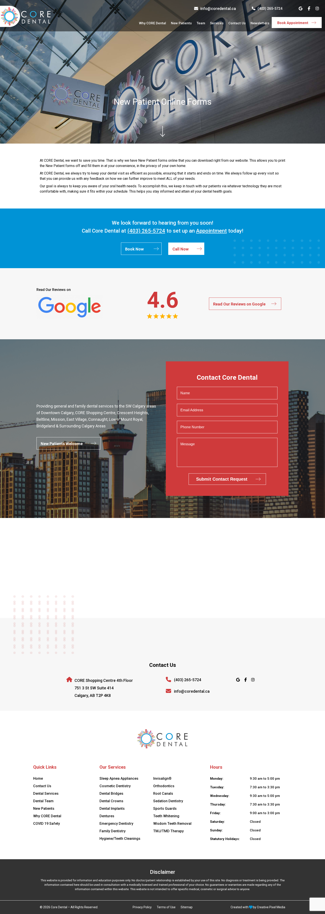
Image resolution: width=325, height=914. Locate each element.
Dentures (106, 816)
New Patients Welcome (62, 443)
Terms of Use (166, 907)
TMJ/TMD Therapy (168, 831)
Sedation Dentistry (168, 801)
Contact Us (237, 23)
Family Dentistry (112, 831)
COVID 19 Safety (46, 823)
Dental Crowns (111, 801)
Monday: (216, 779)
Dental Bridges (111, 793)
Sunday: (216, 830)
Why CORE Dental (152, 23)
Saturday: (217, 822)
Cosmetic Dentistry (115, 786)
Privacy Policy (142, 907)
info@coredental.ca (218, 8)
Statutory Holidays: (225, 839)
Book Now (134, 249)
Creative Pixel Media (271, 907)
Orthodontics (163, 786)
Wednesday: (219, 796)
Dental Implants (112, 808)
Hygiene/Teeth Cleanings (119, 838)
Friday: (215, 813)
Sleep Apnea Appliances (118, 778)
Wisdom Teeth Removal (172, 823)
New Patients (181, 23)
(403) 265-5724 (270, 8)
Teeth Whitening (166, 816)
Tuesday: (217, 787)
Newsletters (259, 23)
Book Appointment (292, 23)
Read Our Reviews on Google (239, 304)
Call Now (180, 249)
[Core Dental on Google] (300, 8)
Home (38, 778)
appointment (211, 231)
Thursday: (218, 804)
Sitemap (187, 907)
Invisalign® (162, 778)
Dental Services (46, 793)
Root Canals (163, 793)
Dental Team (43, 801)
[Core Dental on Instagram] (317, 8)
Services (217, 23)
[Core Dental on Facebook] (309, 8)
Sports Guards (165, 808)
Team (201, 23)
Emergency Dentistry (116, 823)
